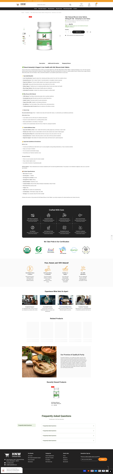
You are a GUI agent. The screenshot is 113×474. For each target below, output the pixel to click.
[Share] (90, 32)
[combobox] (52, 4)
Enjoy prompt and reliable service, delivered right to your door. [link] (65, 309)
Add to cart (78, 32)
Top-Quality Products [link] (47, 306)
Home (22, 12)
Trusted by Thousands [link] (83, 306)
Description (42, 63)
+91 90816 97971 (10, 462)
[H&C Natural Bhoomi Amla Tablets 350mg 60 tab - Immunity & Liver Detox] (56, 392)
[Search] (54, 4)
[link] (87, 31)
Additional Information (53, 63)
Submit (102, 459)
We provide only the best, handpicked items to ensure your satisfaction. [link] (47, 310)
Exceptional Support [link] (29, 306)
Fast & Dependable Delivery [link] (66, 306)
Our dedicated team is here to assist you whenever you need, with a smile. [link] (30, 309)
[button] (29, 35)
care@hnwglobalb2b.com (11, 464)
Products (27, 12)
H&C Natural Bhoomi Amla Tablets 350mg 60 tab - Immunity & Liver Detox (56, 403)
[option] (45, 35)
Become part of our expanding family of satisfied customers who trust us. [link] (83, 309)
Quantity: (67, 29)
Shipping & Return (66, 63)
